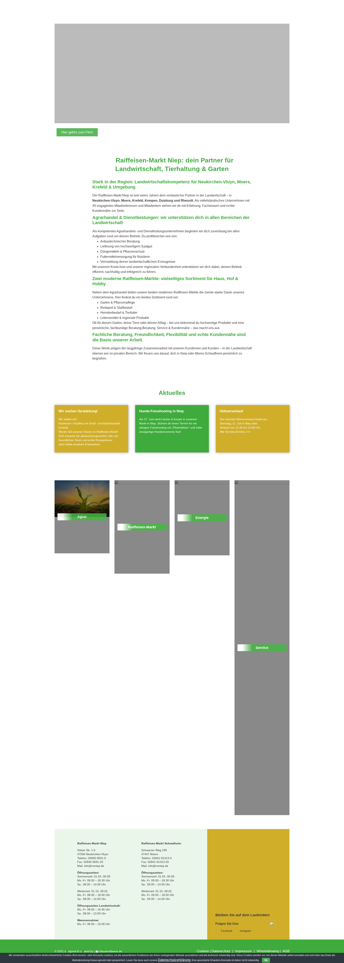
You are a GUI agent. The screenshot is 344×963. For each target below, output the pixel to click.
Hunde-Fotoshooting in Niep (161, 411)
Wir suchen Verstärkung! (78, 411)
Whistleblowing (268, 951)
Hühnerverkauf (231, 411)
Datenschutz (221, 951)
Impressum (243, 951)
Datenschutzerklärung (174, 960)
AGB (285, 951)
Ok (266, 960)
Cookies (203, 951)
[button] (77, 132)
